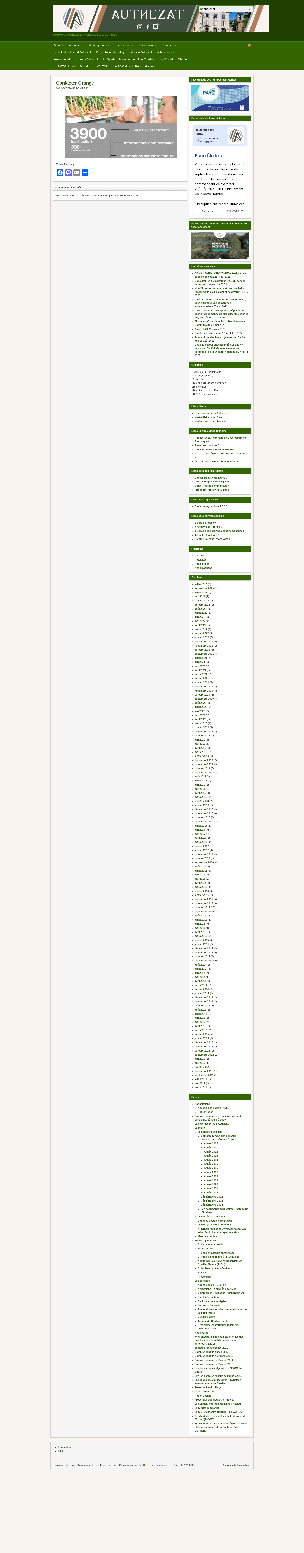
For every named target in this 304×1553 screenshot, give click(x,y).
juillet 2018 (201, 780)
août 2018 (200, 776)
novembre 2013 (204, 1001)
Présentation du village (111, 52)
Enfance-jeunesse (97, 45)
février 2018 (202, 801)
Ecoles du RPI (206, 1248)
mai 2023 (200, 596)
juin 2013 (200, 1017)
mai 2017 (200, 833)
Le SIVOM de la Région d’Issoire (135, 66)
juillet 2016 (201, 870)
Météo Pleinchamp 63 (207, 417)
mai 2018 (200, 788)
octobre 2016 (202, 858)
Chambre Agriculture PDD (210, 506)
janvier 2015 (202, 944)
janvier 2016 (202, 895)
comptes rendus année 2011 (211, 1347)
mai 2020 (200, 715)
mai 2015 (200, 928)
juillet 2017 (201, 825)
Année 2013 (211, 1155)
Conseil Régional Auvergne (211, 481)
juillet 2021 (201, 657)
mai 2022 (200, 621)
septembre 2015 (204, 911)
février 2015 (202, 940)
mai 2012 (200, 1062)
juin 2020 (200, 711)
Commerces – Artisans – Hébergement (221, 1293)
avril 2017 (200, 837)
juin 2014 (200, 973)
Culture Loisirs (206, 1317)
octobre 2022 (202, 604)
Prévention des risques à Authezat (75, 59)
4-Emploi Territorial (206, 535)
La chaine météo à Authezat (211, 413)
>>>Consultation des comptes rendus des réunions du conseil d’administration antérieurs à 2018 (219, 1340)
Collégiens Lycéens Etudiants (215, 1268)
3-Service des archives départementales (219, 531)
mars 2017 (201, 842)
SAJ (203, 1272)
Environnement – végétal (212, 1301)
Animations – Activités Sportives (217, 1288)
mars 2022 (201, 629)
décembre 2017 (204, 809)
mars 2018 (201, 797)
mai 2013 (200, 1022)
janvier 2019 (202, 756)
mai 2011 (200, 1083)
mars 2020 (201, 723)
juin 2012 (200, 1058)
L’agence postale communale (215, 1220)
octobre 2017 (202, 817)
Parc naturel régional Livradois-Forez (216, 461)
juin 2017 (200, 829)
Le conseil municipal (210, 1131)
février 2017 (202, 846)
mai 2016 (200, 878)
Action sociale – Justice (212, 1284)
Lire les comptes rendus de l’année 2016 (218, 1375)
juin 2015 (200, 923)
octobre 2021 (202, 649)
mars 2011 (201, 1087)
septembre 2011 (204, 1075)
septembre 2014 (204, 960)
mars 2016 (201, 887)
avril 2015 (200, 932)
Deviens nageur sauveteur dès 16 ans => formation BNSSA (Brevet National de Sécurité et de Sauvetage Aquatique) (219, 348)
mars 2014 (201, 985)
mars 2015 (201, 936)
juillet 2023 (201, 592)
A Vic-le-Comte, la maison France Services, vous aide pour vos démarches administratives (220, 303)
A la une (199, 555)
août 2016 (200, 866)
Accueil (58, 45)
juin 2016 (200, 874)
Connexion (64, 1447)
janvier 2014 (202, 993)
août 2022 (200, 608)
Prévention (204, 1276)
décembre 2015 (204, 899)
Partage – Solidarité (209, 1305)
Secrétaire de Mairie (74, 88)
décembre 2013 (204, 997)
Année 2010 (211, 1143)
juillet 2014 (201, 968)
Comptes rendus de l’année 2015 (214, 1364)
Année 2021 (211, 1188)
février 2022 (202, 633)
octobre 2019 (202, 735)
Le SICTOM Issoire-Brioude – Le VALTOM (81, 66)
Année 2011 (211, 1147)
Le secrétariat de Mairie (212, 1216)
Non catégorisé (204, 567)
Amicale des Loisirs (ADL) (213, 1107)
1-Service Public (204, 522)
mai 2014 (200, 976)
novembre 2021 (204, 645)
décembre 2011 (204, 1071)
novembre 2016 (204, 854)
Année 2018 (211, 1176)
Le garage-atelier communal (214, 1224)
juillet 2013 (201, 1013)
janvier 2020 (202, 727)
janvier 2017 (202, 850)
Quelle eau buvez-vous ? (209, 333)
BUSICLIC (143, 1465)
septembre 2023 (204, 588)
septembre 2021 (204, 653)
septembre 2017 (204, 821)
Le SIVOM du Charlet (174, 59)
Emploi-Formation (208, 1297)
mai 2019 (200, 743)
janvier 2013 (202, 1038)
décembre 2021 (204, 641)
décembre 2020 (204, 686)
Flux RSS (249, 45)
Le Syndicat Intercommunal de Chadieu (129, 59)
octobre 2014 (202, 956)
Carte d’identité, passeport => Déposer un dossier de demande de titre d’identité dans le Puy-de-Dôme (221, 314)
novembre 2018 (204, 764)
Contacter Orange (75, 83)
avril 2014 (200, 981)
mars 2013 (201, 1030)
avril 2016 (200, 882)
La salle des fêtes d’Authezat (72, 52)
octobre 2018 (202, 768)
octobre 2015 (202, 907)
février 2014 (202, 989)
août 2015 (200, 915)
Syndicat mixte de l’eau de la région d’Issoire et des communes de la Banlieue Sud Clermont (221, 1427)
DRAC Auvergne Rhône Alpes (212, 539)
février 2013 (202, 1034)
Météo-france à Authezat (209, 421)
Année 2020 (202, 329)
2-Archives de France (207, 526)
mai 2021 (200, 666)
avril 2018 (200, 793)
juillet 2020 (201, 707)
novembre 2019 (204, 731)
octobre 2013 (202, 1005)
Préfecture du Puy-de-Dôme (211, 489)
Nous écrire (170, 45)
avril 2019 (200, 748)
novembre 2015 (204, 903)
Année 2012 (211, 1151)
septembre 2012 (204, 1054)
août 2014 (200, 964)
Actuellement (202, 563)
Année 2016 (211, 1168)
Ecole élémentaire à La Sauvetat (220, 1256)
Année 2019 (211, 1180)
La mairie (72, 45)
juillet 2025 (201, 584)
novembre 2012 (204, 1046)
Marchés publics (207, 1236)
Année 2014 (211, 1160)
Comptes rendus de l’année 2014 (214, 1360)
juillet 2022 (201, 612)
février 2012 (202, 1067)
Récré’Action (205, 1112)
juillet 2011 (201, 1079)
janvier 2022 (202, 637)
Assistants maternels (210, 1244)
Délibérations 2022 (212, 1196)
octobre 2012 (202, 1050)
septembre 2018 (204, 772)
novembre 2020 (204, 690)
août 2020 (200, 702)
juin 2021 (200, 662)
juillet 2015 (201, 919)
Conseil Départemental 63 (210, 477)
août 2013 (200, 1009)
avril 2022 (200, 625)
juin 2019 (200, 739)
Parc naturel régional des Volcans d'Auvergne (221, 453)
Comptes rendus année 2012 (212, 1352)
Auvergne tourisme (206, 445)
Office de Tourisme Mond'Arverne (214, 449)
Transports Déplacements (213, 1321)
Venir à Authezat (141, 52)
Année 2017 (211, 1172)
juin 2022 (200, 617)
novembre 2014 (204, 952)
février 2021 (202, 678)
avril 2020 (200, 719)
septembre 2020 (204, 698)
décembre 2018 (204, 760)
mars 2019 (201, 752)
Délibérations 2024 (212, 1204)
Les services (123, 45)
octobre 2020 (202, 694)
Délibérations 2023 (212, 1200)
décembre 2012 (204, 1042)
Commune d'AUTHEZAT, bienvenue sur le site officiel (161, 18)
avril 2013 (200, 1026)
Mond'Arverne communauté (211, 485)
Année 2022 (211, 1192)
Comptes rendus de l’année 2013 (214, 1356)
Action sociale (166, 52)
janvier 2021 (202, 682)
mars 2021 (201, 674)
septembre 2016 (204, 862)
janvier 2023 (202, 600)
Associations (146, 45)
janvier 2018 (202, 805)
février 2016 (202, 891)
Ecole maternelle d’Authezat (217, 1252)
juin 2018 (200, 784)
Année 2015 (211, 1163)
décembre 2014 (204, 948)
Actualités (201, 559)
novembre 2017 (204, 813)
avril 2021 (200, 670)
